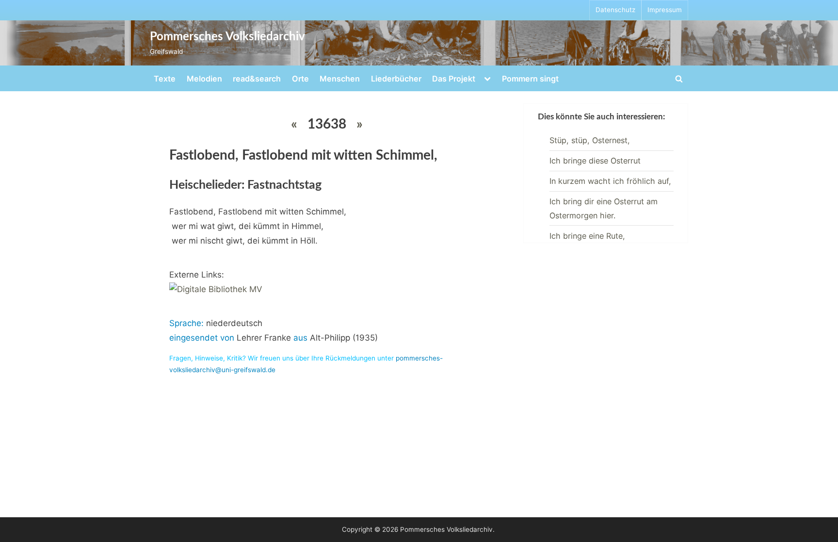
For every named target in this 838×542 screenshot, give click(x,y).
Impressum (664, 10)
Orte (300, 78)
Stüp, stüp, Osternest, (589, 140)
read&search (257, 78)
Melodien (204, 78)
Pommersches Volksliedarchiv (227, 37)
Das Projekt (453, 78)
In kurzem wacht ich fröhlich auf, (610, 181)
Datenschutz (615, 10)
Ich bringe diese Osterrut (595, 160)
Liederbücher (396, 78)
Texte (165, 78)
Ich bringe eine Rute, (587, 236)
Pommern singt (530, 78)
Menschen (340, 78)
